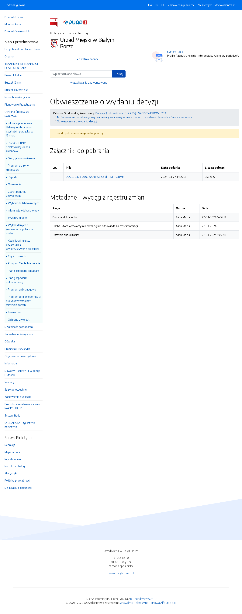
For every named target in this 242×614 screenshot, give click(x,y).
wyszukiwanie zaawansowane (88, 82)
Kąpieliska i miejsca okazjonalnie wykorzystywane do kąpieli (22, 244)
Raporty (13, 177)
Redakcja (10, 444)
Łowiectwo (15, 312)
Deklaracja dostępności (18, 487)
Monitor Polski (13, 24)
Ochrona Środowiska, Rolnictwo (17, 113)
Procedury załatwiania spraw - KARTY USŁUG (23, 406)
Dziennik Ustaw (14, 17)
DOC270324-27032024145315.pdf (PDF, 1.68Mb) (95, 176)
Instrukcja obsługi (15, 466)
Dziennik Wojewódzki (17, 31)
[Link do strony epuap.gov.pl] (75, 22)
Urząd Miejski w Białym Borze (22, 49)
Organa (9, 56)
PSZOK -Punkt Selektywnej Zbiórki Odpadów (18, 147)
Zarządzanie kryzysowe (19, 334)
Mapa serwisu (13, 452)
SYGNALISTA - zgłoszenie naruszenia (20, 425)
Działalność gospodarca (19, 326)
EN (156, 5)
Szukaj (119, 74)
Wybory (9, 382)
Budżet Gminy (13, 82)
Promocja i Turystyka (17, 348)
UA (150, 5)
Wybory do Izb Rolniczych (23, 203)
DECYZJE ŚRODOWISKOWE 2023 (147, 113)
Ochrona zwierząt (18, 319)
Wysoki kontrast (225, 5)
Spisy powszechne (16, 389)
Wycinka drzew (17, 217)
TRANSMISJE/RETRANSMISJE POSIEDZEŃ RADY (22, 66)
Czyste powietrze (18, 256)
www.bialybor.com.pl (121, 573)
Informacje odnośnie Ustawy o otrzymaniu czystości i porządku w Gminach (19, 129)
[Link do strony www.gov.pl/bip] (56, 22)
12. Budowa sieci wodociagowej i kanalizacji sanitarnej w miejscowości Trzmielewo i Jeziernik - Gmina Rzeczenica (124, 117)
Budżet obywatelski (17, 89)
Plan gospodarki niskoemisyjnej (16, 280)
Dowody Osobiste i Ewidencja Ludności (22, 373)
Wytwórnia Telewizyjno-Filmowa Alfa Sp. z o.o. (148, 602)
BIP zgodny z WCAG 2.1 (143, 598)
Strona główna (16, 5)
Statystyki (11, 473)
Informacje (11, 363)
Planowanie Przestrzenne (20, 104)
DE (163, 5)
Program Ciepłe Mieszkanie (24, 263)
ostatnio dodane (89, 59)
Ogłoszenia (14, 184)
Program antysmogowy (22, 289)
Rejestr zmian (13, 459)
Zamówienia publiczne (18, 396)
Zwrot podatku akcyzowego (16, 193)
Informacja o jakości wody (23, 210)
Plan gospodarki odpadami (24, 270)
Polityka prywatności (17, 480)
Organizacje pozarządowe (20, 356)
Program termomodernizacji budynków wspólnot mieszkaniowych (23, 300)
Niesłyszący (205, 5)
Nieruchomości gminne (18, 97)
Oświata (10, 341)
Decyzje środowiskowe (22, 158)
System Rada (12, 415)
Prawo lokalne (13, 75)
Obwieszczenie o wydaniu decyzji (77, 121)
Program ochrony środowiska (17, 167)
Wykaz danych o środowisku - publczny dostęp (19, 229)
